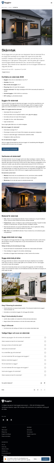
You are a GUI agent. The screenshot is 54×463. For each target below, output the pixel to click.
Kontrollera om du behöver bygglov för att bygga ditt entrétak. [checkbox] (19, 312)
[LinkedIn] (34, 389)
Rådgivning (4, 432)
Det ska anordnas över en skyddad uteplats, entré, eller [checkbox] (20, 114)
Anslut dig (4, 446)
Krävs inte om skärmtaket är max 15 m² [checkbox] (16, 79)
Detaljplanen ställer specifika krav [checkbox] (12, 137)
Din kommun (30, 432)
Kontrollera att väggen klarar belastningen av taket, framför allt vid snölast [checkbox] (21, 253)
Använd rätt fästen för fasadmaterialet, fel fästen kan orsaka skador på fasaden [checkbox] (23, 248)
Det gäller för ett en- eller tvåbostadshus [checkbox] (14, 119)
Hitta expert (4, 429)
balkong (35, 114)
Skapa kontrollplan (6, 436)
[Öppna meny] (51, 3)
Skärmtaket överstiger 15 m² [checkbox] (11, 129)
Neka (35, 459)
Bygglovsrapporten (31, 434)
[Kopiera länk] (44, 389)
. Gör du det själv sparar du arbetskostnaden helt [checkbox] (18, 180)
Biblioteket (29, 429)
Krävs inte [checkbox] (9, 82)
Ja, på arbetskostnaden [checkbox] (13, 96)
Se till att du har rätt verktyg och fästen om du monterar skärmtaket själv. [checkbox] (21, 328)
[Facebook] (37, 389)
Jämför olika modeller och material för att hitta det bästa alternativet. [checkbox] (20, 319)
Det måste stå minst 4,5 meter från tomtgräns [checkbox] (15, 117)
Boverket (15, 105)
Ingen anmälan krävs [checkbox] (9, 121)
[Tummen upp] (41, 383)
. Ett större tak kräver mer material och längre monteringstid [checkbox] (20, 178)
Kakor (50, 460)
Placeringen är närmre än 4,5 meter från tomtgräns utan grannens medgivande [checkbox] (22, 132)
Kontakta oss (5, 451)
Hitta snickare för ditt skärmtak (10, 149)
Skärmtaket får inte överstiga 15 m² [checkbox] (12, 112)
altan (30, 114)
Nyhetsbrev (4, 455)
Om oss (3, 444)
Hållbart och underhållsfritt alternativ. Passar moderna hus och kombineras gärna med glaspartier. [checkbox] (24, 231)
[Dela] (41, 389)
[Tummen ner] (44, 383)
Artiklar (28, 436)
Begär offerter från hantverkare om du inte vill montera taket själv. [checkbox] (20, 321)
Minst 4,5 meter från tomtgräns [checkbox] (14, 87)
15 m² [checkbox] (12, 84)
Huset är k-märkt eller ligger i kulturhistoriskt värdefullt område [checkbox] (19, 134)
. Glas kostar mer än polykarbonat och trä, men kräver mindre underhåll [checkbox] (23, 175)
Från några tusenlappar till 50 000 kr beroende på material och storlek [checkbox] (24, 90)
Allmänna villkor (5, 448)
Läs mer (28, 459)
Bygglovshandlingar (6, 434)
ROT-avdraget (39, 166)
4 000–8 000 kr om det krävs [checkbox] (16, 93)
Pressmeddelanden (6, 453)
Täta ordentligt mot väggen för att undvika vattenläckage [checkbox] (17, 251)
